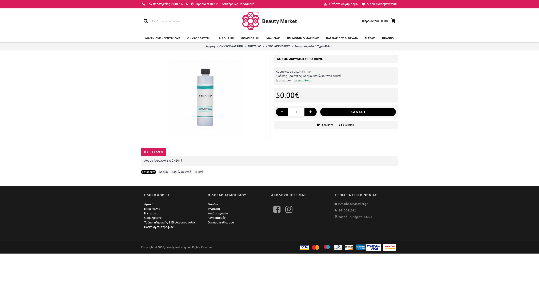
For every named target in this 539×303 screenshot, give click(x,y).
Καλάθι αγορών (218, 213)
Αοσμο (163, 172)
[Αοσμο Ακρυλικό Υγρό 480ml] (205, 97)
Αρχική (148, 204)
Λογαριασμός (217, 217)
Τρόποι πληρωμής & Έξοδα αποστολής (170, 222)
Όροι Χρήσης (153, 217)
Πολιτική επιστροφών (158, 227)
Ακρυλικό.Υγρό (181, 172)
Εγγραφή (214, 208)
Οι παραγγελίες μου (221, 222)
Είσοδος (213, 204)
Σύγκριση (348, 125)
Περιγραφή (153, 151)
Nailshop (305, 71)
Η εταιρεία (151, 213)
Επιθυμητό (327, 125)
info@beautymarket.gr (353, 204)
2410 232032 (347, 210)
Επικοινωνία (152, 208)
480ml (199, 172)
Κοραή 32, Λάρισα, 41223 (355, 217)
